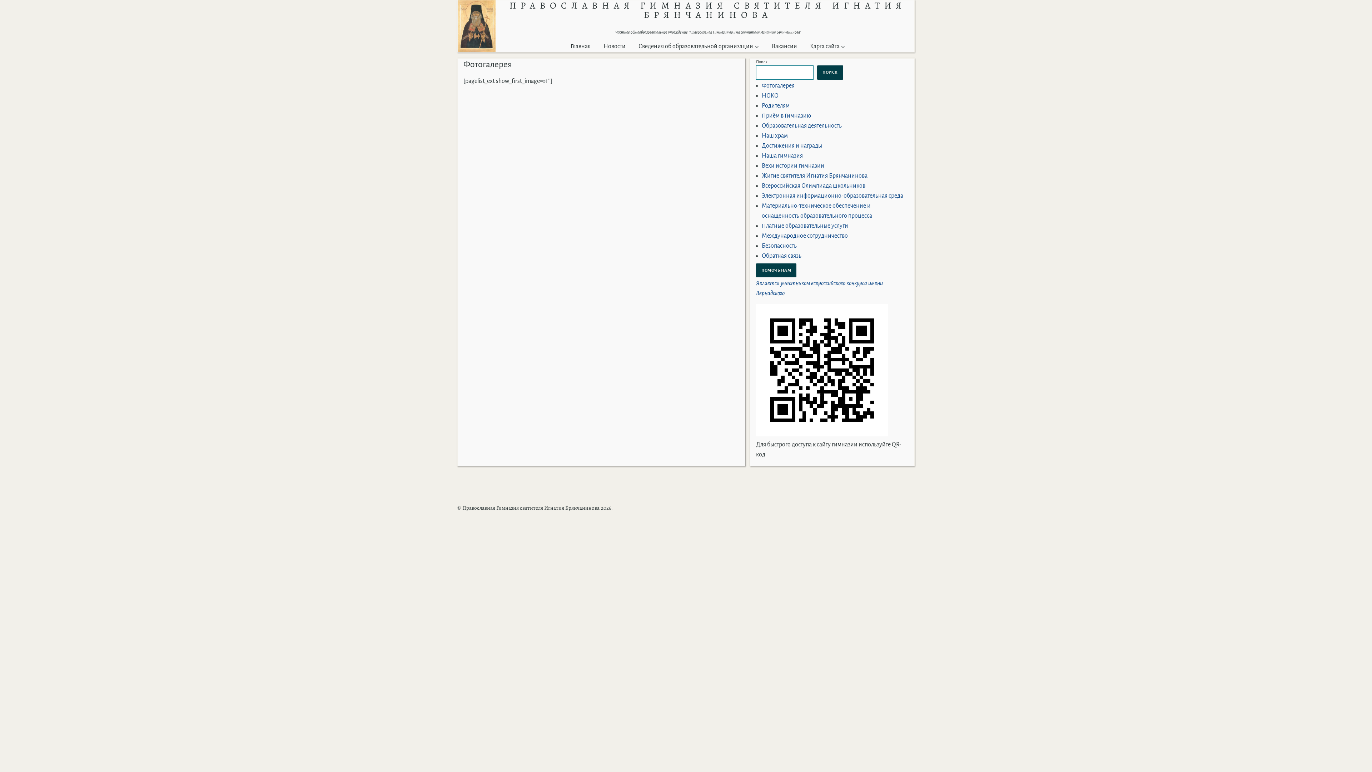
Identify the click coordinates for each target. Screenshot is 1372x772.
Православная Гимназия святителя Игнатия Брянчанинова (531, 507)
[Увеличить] (486, 9)
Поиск (761, 62)
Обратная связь (781, 256)
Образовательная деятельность (802, 126)
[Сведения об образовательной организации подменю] (757, 47)
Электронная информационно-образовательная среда (832, 196)
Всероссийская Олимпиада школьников (813, 186)
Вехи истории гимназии (793, 166)
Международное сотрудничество (805, 236)
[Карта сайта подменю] (843, 47)
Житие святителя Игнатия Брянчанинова (815, 176)
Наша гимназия (782, 156)
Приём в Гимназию (786, 116)
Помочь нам (776, 270)
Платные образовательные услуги (805, 226)
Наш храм (775, 136)
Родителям (776, 106)
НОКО (770, 96)
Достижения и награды (792, 146)
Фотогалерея (778, 86)
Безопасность (779, 246)
